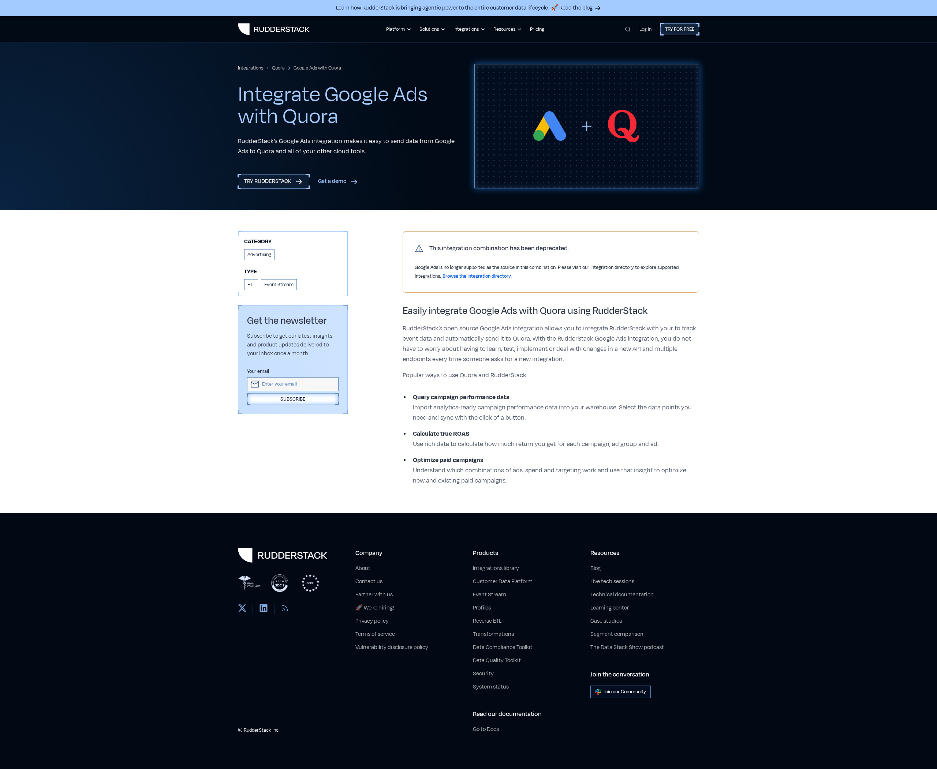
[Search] (628, 29)
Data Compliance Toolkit (503, 647)
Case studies (606, 621)
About (362, 568)
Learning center (609, 608)
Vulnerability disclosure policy (391, 647)
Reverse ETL (487, 621)
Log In (645, 29)
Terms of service (375, 634)
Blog (595, 568)
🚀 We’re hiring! (374, 608)
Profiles (482, 608)
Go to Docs (486, 729)
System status (491, 687)
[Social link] (242, 609)
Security (483, 674)
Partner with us (374, 595)
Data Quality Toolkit (497, 660)
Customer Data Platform (503, 581)
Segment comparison (616, 634)
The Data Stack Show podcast (627, 647)
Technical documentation (622, 595)
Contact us (368, 581)
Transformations (493, 634)
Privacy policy (372, 621)
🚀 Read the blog (572, 8)
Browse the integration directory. (477, 276)
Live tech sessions (612, 581)
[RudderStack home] (274, 29)
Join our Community (625, 692)
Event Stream (489, 595)
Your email (258, 371)
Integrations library (496, 568)
